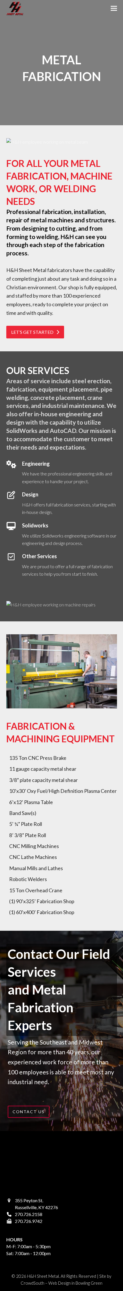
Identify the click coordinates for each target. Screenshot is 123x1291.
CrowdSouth (32, 1283)
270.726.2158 (28, 1214)
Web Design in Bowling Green (75, 1283)
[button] (114, 8)
